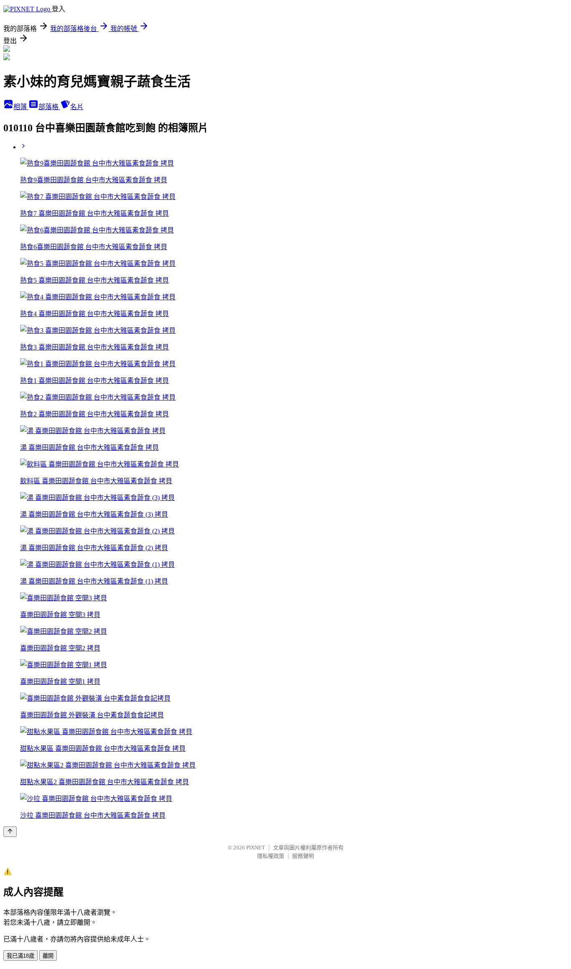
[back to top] (10, 831)
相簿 (20, 106)
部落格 (49, 106)
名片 (77, 106)
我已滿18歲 (20, 956)
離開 (48, 956)
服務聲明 (303, 856)
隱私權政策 (270, 856)
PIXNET (255, 847)
